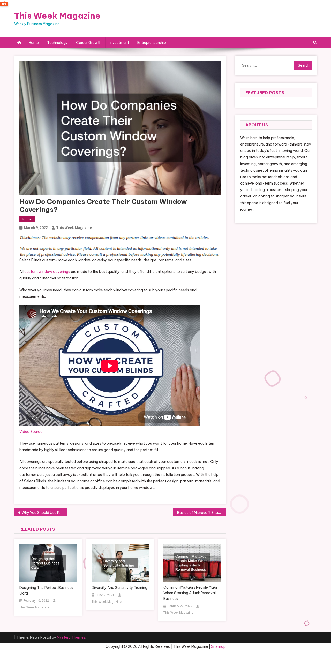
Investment (119, 42)
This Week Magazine (57, 15)
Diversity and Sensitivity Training (119, 587)
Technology (57, 42)
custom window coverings (47, 271)
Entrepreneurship (151, 42)
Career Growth (88, 42)
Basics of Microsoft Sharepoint (201, 512)
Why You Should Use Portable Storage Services (44, 512)
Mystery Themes (71, 637)
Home (34, 42)
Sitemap (218, 646)
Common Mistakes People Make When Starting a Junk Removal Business (190, 593)
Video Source (30, 431)
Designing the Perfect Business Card (46, 590)
